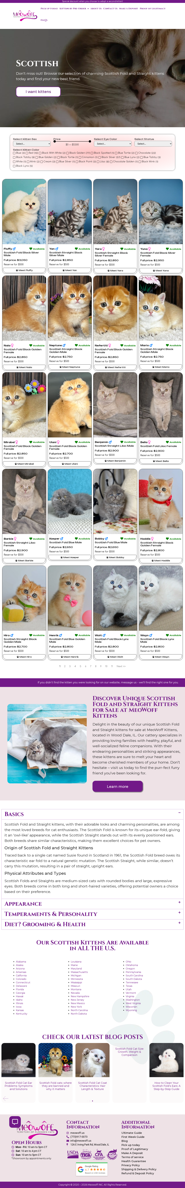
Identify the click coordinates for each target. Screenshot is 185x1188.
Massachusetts (79, 972)
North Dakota (79, 1013)
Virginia (130, 996)
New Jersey (77, 999)
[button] (92, 814)
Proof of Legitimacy (152, 8)
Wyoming (131, 1010)
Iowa (18, 1006)
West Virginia (133, 1003)
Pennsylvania (133, 972)
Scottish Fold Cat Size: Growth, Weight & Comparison (129, 1052)
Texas (129, 986)
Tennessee (132, 982)
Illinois (19, 1003)
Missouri (75, 986)
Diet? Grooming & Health (45, 924)
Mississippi (76, 982)
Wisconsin (131, 1006)
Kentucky (21, 1013)
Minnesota (77, 979)
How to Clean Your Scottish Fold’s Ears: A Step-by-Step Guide (166, 1086)
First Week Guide (133, 1137)
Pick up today (49, 8)
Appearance (23, 904)
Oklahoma (132, 965)
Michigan (76, 975)
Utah (129, 989)
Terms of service (132, 1157)
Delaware (21, 986)
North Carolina (79, 1010)
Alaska (19, 965)
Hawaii (19, 996)
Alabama (21, 961)
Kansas (20, 1010)
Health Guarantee (133, 1161)
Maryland (76, 968)
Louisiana (76, 961)
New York (76, 1006)
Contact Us (110, 8)
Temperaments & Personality (50, 914)
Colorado (21, 979)
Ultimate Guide (131, 1133)
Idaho (19, 999)
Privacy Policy (130, 1165)
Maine (74, 965)
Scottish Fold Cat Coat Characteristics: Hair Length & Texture (92, 1086)
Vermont (131, 993)
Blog (124, 1141)
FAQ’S (44, 20)
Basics (14, 814)
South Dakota (134, 979)
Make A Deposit (128, 8)
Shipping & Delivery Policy (138, 1169)
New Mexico (78, 1003)
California (21, 975)
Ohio (128, 961)
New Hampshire (80, 996)
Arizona (20, 968)
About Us (95, 8)
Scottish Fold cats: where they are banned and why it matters (55, 1086)
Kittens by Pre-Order (73, 8)
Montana (76, 989)
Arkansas (21, 972)
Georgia (20, 993)
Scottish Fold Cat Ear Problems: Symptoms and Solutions (19, 1086)
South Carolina (134, 975)
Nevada (75, 993)
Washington (133, 999)
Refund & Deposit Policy (137, 1173)
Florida (20, 989)
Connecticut (23, 982)
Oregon (130, 968)
